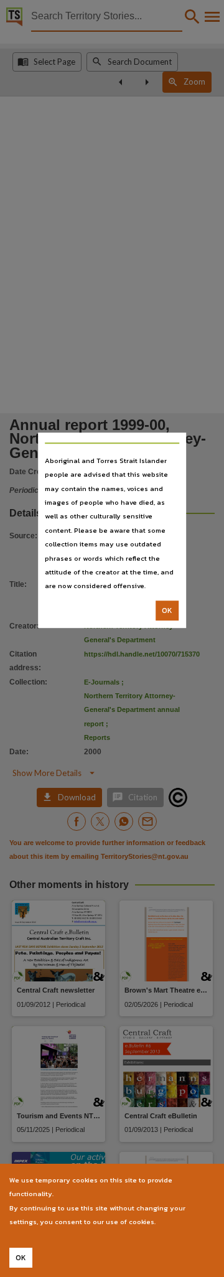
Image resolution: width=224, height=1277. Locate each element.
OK (167, 610)
